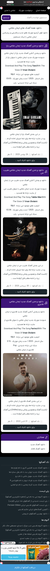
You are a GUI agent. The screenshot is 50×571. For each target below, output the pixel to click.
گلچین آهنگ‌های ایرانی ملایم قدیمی (33, 509)
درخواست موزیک (25, 10)
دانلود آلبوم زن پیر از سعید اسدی (34, 538)
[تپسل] (1, 8)
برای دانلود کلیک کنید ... (25, 160)
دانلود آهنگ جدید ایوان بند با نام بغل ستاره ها (28, 472)
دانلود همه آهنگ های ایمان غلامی (25, 28)
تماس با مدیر (9, 10)
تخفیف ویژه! (13, 557)
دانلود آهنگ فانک (38, 449)
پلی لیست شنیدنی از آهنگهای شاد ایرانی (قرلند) (28, 501)
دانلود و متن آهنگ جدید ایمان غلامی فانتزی (26, 303)
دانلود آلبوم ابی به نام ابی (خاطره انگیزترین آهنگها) (26, 497)
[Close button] (48, 543)
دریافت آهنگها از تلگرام (25, 567)
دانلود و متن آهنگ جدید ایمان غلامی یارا (24, 45)
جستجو (6, 17)
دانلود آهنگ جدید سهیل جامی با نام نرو (31, 476)
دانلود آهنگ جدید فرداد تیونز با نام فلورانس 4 (29, 480)
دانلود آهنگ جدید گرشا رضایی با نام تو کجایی (29, 484)
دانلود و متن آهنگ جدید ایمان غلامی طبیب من (23, 171)
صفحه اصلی (41, 10)
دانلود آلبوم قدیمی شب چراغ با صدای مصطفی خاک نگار (25, 526)
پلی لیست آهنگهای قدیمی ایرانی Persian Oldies (28, 505)
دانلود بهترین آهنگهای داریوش (35, 513)
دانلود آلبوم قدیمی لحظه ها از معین (33, 534)
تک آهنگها (36, 154)
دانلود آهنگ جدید (37, 444)
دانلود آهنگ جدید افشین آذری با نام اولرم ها (29, 468)
